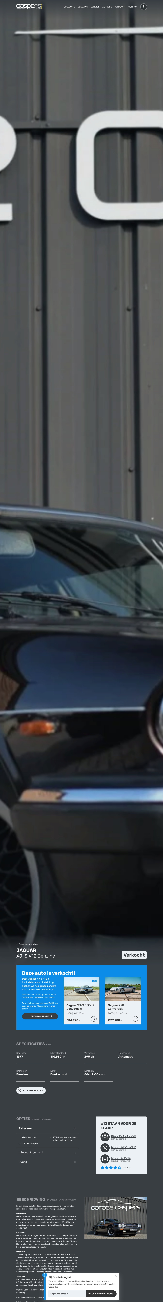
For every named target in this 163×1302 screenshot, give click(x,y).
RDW (101, 1074)
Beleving (83, 7)
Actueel (107, 7)
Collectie (69, 7)
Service (95, 7)
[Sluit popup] (116, 1276)
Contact (133, 7)
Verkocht (120, 7)
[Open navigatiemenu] (144, 7)
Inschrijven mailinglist (101, 1294)
